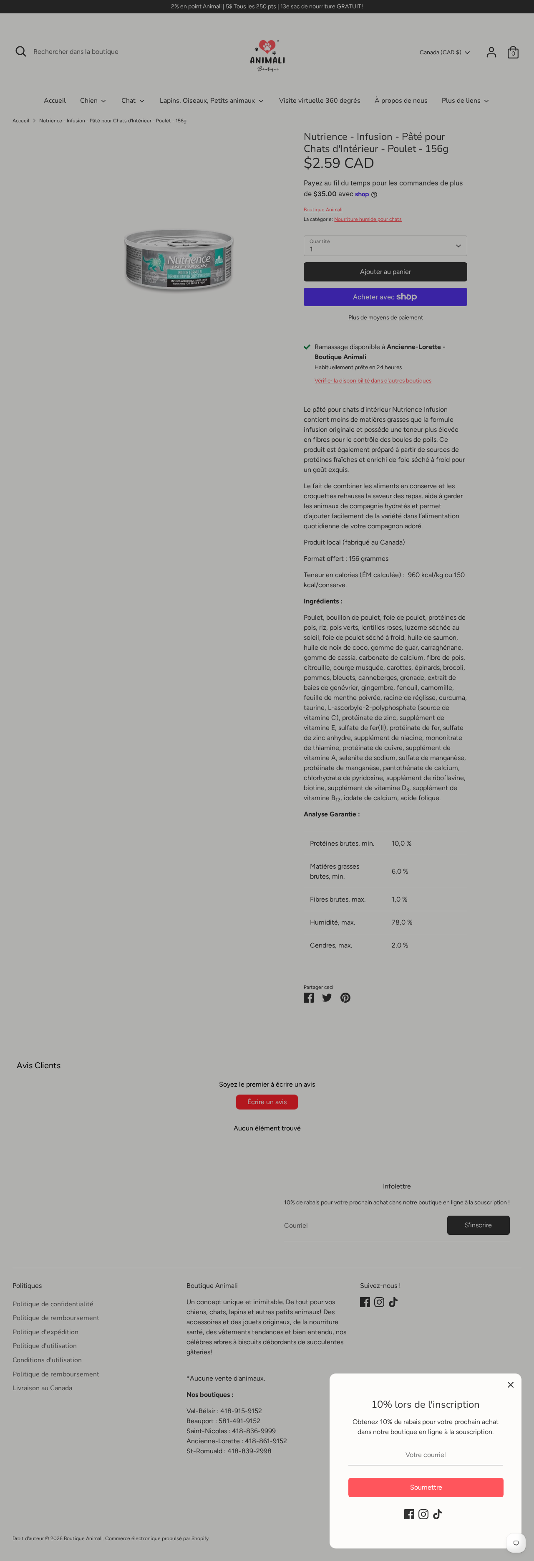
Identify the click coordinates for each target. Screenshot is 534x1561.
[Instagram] (423, 1514)
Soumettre (426, 1487)
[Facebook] (409, 1514)
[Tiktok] (438, 1514)
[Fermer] (510, 1384)
